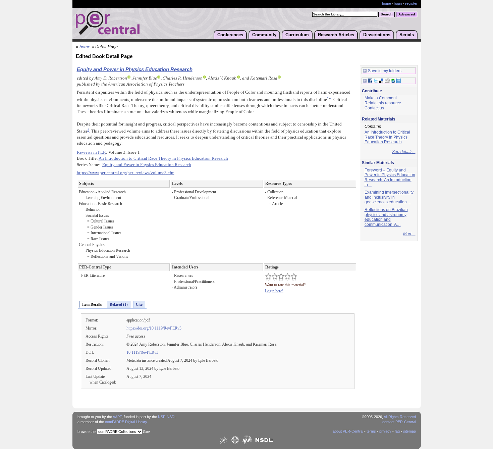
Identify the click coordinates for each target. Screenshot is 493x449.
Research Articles (336, 34)
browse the (86, 432)
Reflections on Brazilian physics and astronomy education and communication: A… (386, 217)
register (411, 3)
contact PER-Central (399, 422)
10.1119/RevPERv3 (142, 352)
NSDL (171, 417)
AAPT (117, 417)
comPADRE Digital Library (126, 422)
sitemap (409, 431)
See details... (404, 151)
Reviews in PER (91, 152)
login (398, 3)
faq (397, 431)
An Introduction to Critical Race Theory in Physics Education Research (163, 158)
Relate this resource (383, 103)
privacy (385, 431)
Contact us (374, 108)
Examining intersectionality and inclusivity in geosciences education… (389, 197)
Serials (406, 34)
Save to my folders (384, 70)
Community (264, 34)
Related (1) (119, 304)
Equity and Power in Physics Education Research (135, 69)
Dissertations (376, 34)
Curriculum (297, 34)
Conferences (230, 34)
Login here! (274, 291)
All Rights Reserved (400, 417)
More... (409, 234)
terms (371, 431)
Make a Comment (381, 98)
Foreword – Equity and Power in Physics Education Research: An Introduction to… (390, 177)
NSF (161, 417)
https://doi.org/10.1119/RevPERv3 (153, 328)
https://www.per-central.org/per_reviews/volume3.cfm (125, 172)
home (386, 3)
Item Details (92, 304)
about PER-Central (348, 431)
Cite (139, 304)
